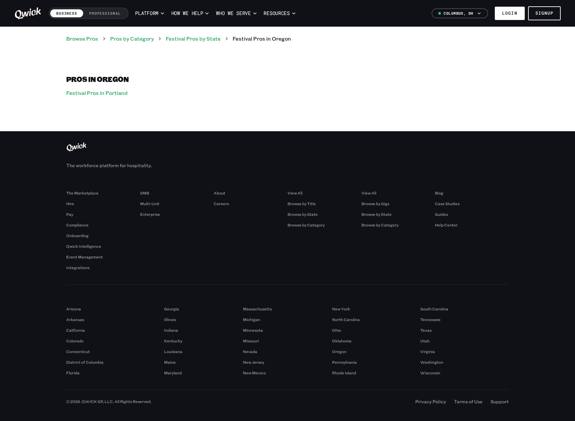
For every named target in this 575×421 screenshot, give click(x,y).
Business (66, 13)
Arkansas (75, 319)
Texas (426, 330)
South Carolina (434, 308)
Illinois (170, 319)
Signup (544, 13)
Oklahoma (341, 340)
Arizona (73, 308)
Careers (221, 203)
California (75, 330)
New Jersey (253, 362)
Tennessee (430, 319)
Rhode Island (344, 372)
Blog (439, 193)
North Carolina (346, 319)
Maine (170, 362)
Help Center (446, 224)
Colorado (75, 340)
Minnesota (253, 330)
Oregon (339, 351)
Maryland (173, 372)
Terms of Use (468, 401)
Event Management (84, 256)
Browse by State (303, 214)
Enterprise (150, 214)
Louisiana (173, 351)
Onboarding (77, 235)
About (219, 193)
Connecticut (78, 351)
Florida (73, 372)
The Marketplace (82, 193)
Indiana (171, 330)
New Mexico (254, 372)
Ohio (336, 330)
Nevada (250, 351)
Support (499, 401)
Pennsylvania (344, 362)
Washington (431, 362)
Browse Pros (82, 38)
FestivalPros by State (193, 38)
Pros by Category (132, 38)
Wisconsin (430, 372)
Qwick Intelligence (83, 246)
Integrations (78, 267)
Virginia (427, 351)
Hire (70, 203)
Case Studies (447, 203)
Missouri (251, 340)
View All (295, 193)
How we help (187, 13)
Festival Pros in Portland (97, 92)
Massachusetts (257, 308)
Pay (69, 214)
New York (341, 308)
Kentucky (173, 340)
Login (509, 13)
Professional (105, 13)
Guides (441, 214)
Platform (146, 13)
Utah (425, 340)
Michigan (251, 319)
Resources (276, 13)
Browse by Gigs (375, 203)
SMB (144, 193)
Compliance (77, 224)
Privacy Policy (430, 401)
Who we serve (233, 13)
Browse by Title (302, 203)
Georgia (171, 308)
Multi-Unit (149, 203)
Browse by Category (306, 224)
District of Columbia (84, 362)
